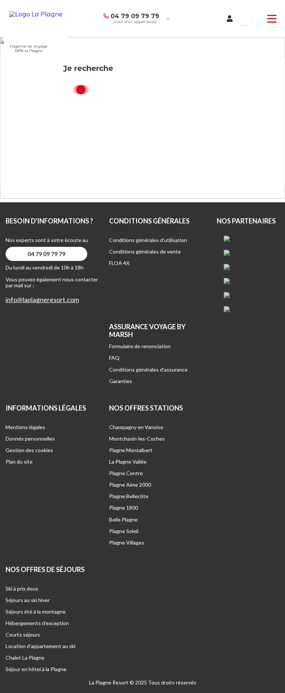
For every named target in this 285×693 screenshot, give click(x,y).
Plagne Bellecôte (128, 496)
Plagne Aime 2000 (130, 484)
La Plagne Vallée (128, 461)
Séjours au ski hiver (28, 600)
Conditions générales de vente (145, 251)
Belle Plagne (123, 519)
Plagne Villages (126, 542)
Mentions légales (25, 427)
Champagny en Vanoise (136, 427)
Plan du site (19, 461)
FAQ (114, 357)
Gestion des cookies (29, 450)
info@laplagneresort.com (42, 300)
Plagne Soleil (123, 531)
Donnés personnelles (30, 438)
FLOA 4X (119, 263)
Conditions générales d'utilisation (148, 240)
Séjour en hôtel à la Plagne (36, 669)
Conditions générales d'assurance (148, 369)
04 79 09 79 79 (135, 16)
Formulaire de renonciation (140, 346)
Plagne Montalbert (131, 450)
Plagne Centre (126, 473)
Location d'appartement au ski (40, 646)
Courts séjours (23, 634)
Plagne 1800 (123, 507)
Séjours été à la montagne (36, 611)
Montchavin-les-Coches (137, 438)
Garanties (120, 381)
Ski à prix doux (22, 588)
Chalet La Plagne (25, 657)
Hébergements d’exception (37, 623)
